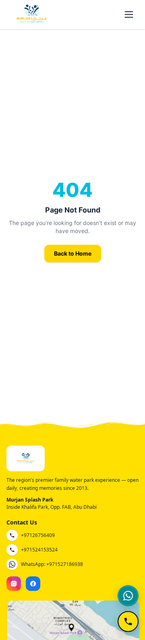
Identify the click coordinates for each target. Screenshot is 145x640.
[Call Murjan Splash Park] (128, 621)
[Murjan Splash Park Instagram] (13, 583)
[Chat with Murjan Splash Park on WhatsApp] (128, 595)
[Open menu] (129, 14)
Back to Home (72, 253)
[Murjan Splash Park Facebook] (33, 583)
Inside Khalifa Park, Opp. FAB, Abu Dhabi (51, 507)
